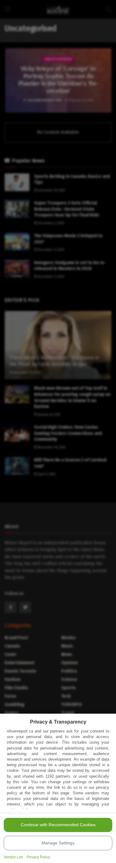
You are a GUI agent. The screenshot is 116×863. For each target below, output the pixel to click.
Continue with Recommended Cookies (58, 824)
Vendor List (13, 857)
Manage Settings (58, 842)
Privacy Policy (38, 857)
